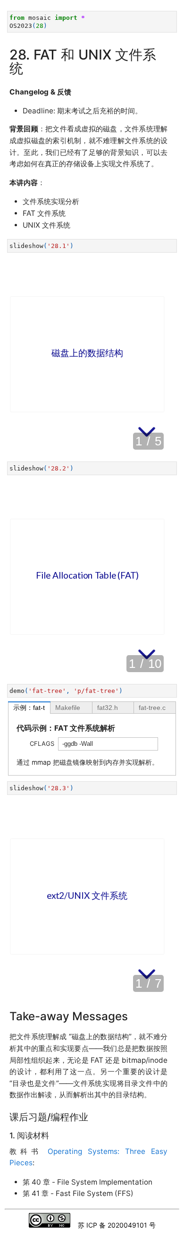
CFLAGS (42, 743)
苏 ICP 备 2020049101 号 (117, 1225)
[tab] (29, 707)
